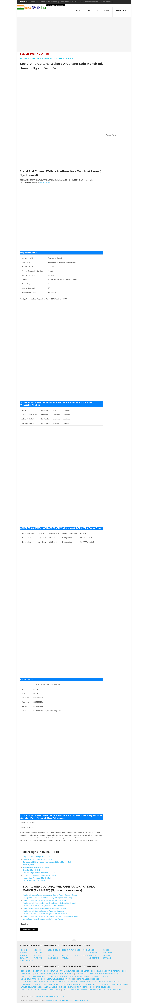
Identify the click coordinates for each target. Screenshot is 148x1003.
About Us (93, 10)
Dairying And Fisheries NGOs (81, 987)
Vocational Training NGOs (33, 979)
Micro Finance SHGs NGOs (87, 979)
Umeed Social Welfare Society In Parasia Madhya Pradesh (44, 908)
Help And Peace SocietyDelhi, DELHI (36, 857)
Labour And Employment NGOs (34, 982)
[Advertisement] (75, 33)
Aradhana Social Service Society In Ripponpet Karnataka (43, 911)
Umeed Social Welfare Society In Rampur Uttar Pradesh (43, 906)
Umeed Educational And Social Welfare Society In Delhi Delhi (45, 900)
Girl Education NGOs (59, 982)
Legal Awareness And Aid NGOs (60, 979)
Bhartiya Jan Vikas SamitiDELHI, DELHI (37, 859)
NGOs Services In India (68, 2)
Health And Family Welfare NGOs (64, 971)
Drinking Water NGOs (78, 976)
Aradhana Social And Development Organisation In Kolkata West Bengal (49, 903)
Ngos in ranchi (26, 961)
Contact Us (121, 10)
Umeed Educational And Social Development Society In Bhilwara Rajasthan (50, 916)
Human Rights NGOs (99, 976)
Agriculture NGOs (43, 974)
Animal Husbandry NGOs (55, 987)
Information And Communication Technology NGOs (67, 984)
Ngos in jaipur (81, 955)
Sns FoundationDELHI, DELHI (34, 881)
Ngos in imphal (82, 950)
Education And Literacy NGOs (34, 971)
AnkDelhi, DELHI (29, 865)
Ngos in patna (68, 950)
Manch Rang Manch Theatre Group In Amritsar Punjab (43, 919)
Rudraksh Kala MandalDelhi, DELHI (36, 867)
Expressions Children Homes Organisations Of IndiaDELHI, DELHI (47, 862)
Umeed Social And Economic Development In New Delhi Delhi (45, 914)
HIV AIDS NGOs (27, 974)
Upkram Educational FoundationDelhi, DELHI (39, 875)
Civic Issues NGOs (103, 987)
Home (79, 10)
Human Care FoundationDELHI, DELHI (37, 878)
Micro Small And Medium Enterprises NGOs (82, 990)
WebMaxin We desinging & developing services (67, 1000)
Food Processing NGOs (31, 984)
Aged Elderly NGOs (101, 984)
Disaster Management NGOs (83, 982)
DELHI (41, 183)
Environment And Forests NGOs (111, 971)
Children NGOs (88, 971)
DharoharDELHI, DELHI (31, 870)
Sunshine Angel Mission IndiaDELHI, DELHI (39, 873)
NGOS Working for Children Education (95, 2)
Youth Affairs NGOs (113, 990)
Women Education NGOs (31, 987)
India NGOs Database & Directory (50, 996)
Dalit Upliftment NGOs (109, 982)
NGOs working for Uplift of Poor (44, 2)
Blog (106, 10)
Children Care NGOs (30, 990)
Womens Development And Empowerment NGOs (97, 974)
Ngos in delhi (54, 950)
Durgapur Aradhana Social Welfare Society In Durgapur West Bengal (48, 898)
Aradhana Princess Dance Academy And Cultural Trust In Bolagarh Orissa (50, 895)
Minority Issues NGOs (51, 990)
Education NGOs (119, 984)
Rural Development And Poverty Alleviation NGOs (44, 976)
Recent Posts (111, 135)
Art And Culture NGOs (64, 974)
